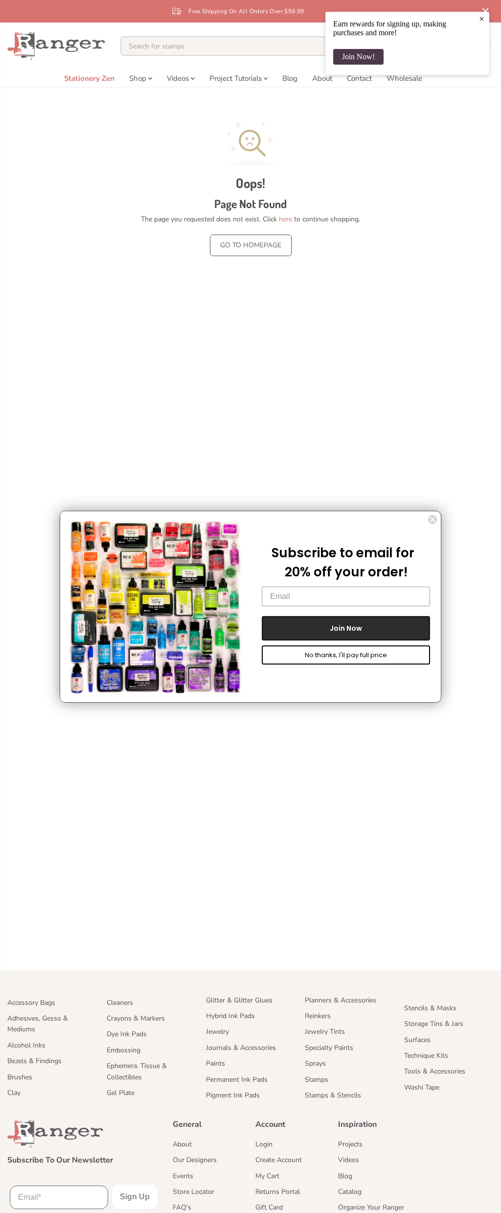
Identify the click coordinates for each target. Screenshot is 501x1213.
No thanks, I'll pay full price (346, 655)
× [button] (481, 18)
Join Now (346, 628)
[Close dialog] (432, 519)
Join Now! (358, 56)
